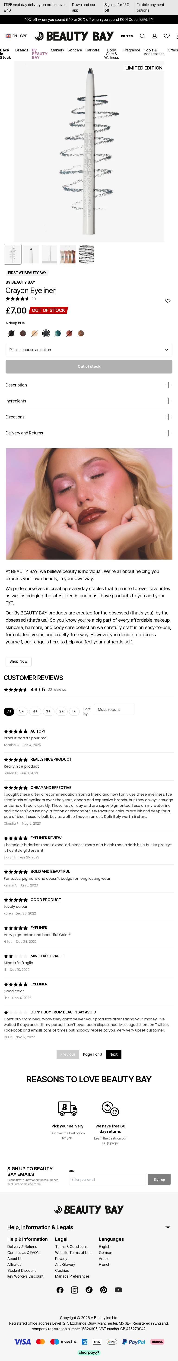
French (104, 1264)
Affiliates (14, 1264)
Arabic (104, 1258)
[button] (142, 36)
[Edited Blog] (127, 36)
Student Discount (21, 1270)
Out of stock (89, 366)
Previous (68, 1054)
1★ (74, 711)
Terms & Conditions (71, 1246)
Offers (173, 50)
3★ (48, 711)
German (105, 1252)
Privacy (61, 1258)
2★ (61, 711)
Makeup (57, 50)
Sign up (159, 1179)
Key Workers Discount (25, 1276)
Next (113, 1054)
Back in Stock (5, 53)
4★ (35, 711)
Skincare (75, 50)
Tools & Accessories (154, 52)
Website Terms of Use (73, 1252)
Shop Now (19, 661)
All (9, 711)
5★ (21, 711)
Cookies (62, 1270)
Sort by (86, 711)
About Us (14, 1258)
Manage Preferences (72, 1276)
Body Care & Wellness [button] (111, 53)
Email (72, 1170)
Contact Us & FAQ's (23, 1252)
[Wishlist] (166, 36)
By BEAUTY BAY (40, 53)
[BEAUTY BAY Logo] (74, 36)
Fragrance (132, 50)
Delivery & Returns (22, 1246)
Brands (22, 50)
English (104, 1246)
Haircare (92, 50)
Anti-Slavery (65, 1264)
